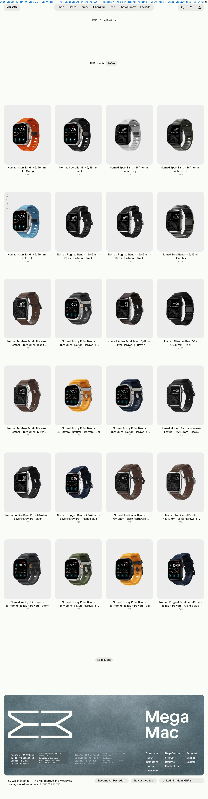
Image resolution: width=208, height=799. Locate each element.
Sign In (190, 757)
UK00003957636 (49, 784)
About (149, 757)
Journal (150, 766)
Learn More (48, 1)
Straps (85, 7)
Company (152, 753)
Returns (170, 761)
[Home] (94, 20)
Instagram (152, 761)
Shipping (170, 757)
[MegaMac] (12, 7)
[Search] (182, 7)
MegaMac (23, 780)
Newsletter (152, 770)
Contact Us (172, 766)
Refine (111, 63)
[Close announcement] (206, 2)
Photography (128, 7)
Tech (112, 7)
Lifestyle (145, 7)
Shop (61, 7)
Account (191, 753)
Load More (104, 659)
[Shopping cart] (199, 7)
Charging (99, 7)
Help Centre (172, 753)
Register (191, 761)
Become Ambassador (111, 780)
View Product (27, 134)
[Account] (191, 7)
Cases (72, 7)
